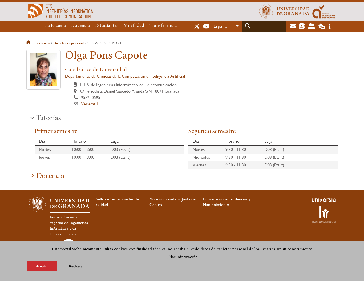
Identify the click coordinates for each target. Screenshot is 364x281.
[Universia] (324, 200)
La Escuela (55, 25)
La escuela (42, 43)
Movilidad (134, 25)
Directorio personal (68, 43)
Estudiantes (106, 25)
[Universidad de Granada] (284, 11)
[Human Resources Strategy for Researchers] (324, 214)
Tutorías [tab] (48, 118)
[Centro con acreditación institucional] (324, 11)
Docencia (80, 25)
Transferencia (163, 25)
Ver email (89, 103)
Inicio (28, 43)
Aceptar (42, 266)
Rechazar (76, 266)
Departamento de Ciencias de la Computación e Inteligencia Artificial (125, 76)
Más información (183, 256)
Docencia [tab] (50, 176)
